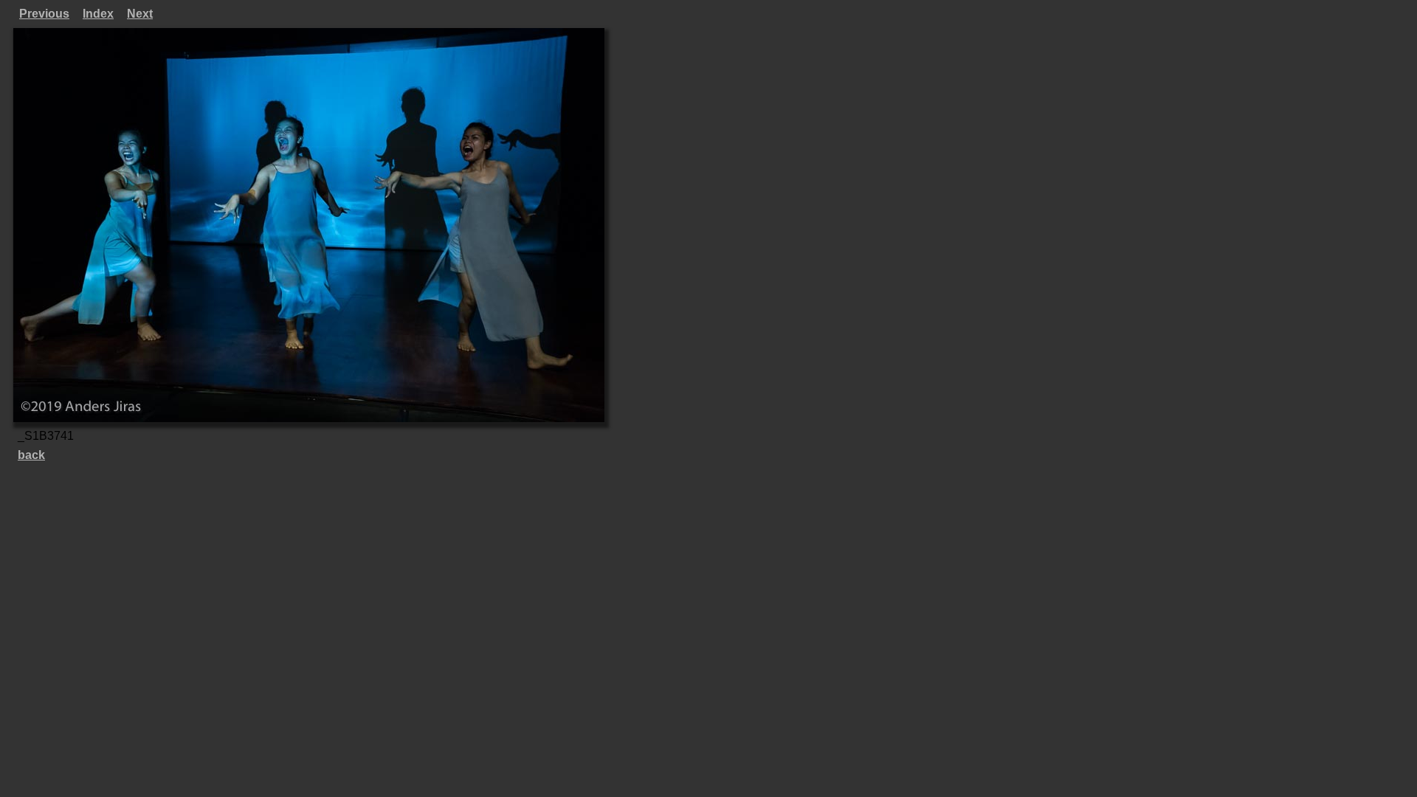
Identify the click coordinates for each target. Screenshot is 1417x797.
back (31, 455)
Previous (44, 13)
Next (140, 13)
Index (98, 13)
